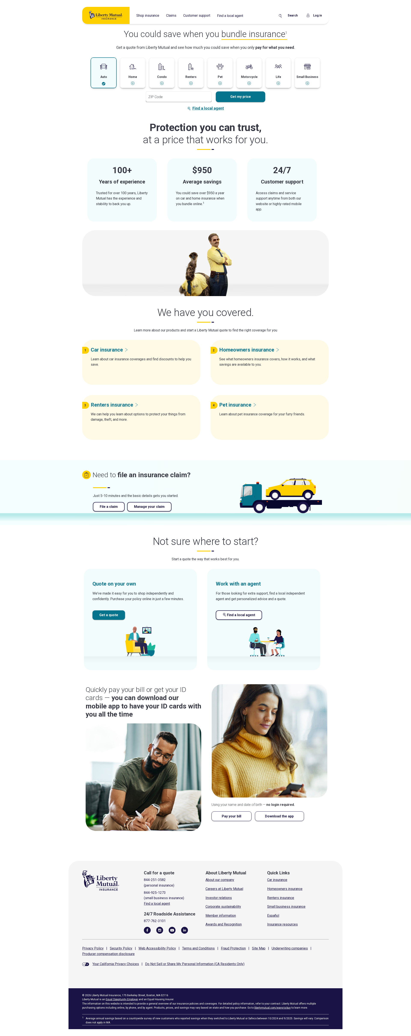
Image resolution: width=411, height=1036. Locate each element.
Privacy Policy (93, 948)
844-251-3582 (155, 880)
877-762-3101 (155, 921)
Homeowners (246, 350)
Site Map (258, 948)
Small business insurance (286, 907)
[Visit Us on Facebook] (147, 930)
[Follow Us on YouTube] (172, 930)
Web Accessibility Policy (157, 948)
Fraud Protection (233, 948)
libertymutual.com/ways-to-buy (272, 1007)
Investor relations (219, 898)
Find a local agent (230, 16)
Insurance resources (282, 924)
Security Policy (121, 948)
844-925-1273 (155, 893)
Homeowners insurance (284, 889)
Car (107, 350)
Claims (171, 15)
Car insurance (277, 880)
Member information (221, 916)
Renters (112, 405)
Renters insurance (280, 898)
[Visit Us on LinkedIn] (184, 930)
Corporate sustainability (223, 907)
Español (273, 916)
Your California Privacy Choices (115, 964)
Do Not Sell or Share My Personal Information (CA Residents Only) (194, 964)
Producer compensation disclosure (108, 954)
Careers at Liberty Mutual (224, 889)
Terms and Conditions (198, 948)
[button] (103, 73)
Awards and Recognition (224, 924)
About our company (220, 880)
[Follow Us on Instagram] (159, 930)
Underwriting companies (290, 948)
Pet (235, 405)
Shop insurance (147, 15)
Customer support (196, 15)
